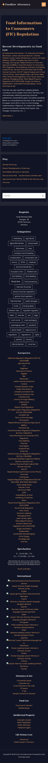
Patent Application (24, 722)
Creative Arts (24, 402)
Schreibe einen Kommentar (13, 53)
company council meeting (23, 253)
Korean (24, 653)
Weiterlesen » (7, 116)
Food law (31, 67)
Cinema (24, 384)
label (12, 315)
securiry (29, 339)
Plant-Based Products (32, 79)
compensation (15, 258)
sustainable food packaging (24, 84)
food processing (31, 282)
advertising (18, 238)
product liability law (24, 524)
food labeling (17, 276)
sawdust (19, 339)
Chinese (24, 661)
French (24, 599)
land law (21, 315)
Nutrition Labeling (24, 513)
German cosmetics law (24, 462)
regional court (30, 330)
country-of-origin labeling (24, 399)
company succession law (24, 392)
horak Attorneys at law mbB (24, 686)
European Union (17, 272)
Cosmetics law (24, 397)
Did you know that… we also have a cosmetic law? (22, 176)
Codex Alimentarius (23, 58)
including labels (28, 306)
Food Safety (40, 67)
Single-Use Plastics (32, 81)
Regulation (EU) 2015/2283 (13, 81)
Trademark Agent (24, 728)
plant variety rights (24, 518)
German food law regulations (24, 292)
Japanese (24, 638)
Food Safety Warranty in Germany (15, 172)
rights (37, 335)
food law (15, 281)
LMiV (4, 77)
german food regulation (24, 296)
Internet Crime (24, 487)
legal (36, 315)
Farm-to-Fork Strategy (24, 418)
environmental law (24, 267)
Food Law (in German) (24, 705)
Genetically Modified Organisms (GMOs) (24, 459)
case (30, 248)
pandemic (32, 325)
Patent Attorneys (24, 725)
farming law (14, 63)
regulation (12, 335)
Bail (24, 376)
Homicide (24, 474)
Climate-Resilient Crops (24, 387)
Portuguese (24, 622)
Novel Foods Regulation (16, 77)
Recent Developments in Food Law (16, 168)
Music (24, 500)
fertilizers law (32, 272)
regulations (26, 335)
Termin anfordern (24, 569)
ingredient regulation (31, 311)
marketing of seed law (24, 498)
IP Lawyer (24, 688)
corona (14, 262)
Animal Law (24, 740)
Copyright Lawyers (24, 720)
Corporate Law (24, 683)
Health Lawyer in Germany (24, 742)
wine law (32, 344)
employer (32, 262)
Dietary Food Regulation (24, 407)
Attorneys (20, 248)
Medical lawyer (24, 708)
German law (15, 301)
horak (16, 306)
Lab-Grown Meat (37, 74)
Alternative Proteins (36, 53)
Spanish (24, 607)
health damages (31, 301)
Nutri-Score (31, 77)
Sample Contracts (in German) (24, 694)
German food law (9, 72)
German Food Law (9, 165)
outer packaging (30, 320)
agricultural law (17, 243)
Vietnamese (24, 646)
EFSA (23, 262)
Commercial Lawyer (24, 681)
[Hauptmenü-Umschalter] (44, 4)
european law (22, 60)
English (24, 591)
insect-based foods (22, 74)
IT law (24, 691)
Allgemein (24, 368)
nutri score (15, 320)
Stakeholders (7, 84)
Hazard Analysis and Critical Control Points (24, 472)
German (24, 584)
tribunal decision (18, 344)
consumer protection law (24, 394)
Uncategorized (24, 539)
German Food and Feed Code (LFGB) (28, 70)
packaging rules (18, 325)
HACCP (19, 72)
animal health (33, 243)
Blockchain (6, 56)
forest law (24, 451)
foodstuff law (7, 70)
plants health (16, 330)
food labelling (21, 67)
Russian (24, 669)
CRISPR (12, 60)
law (29, 315)
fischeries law (24, 428)
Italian (24, 615)
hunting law (24, 477)
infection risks (14, 311)
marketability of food (24, 495)
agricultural (30, 238)
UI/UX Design (24, 536)
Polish (24, 630)
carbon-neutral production (22, 56)
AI (26, 53)
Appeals (24, 374)
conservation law (31, 258)
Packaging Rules (16, 79)
